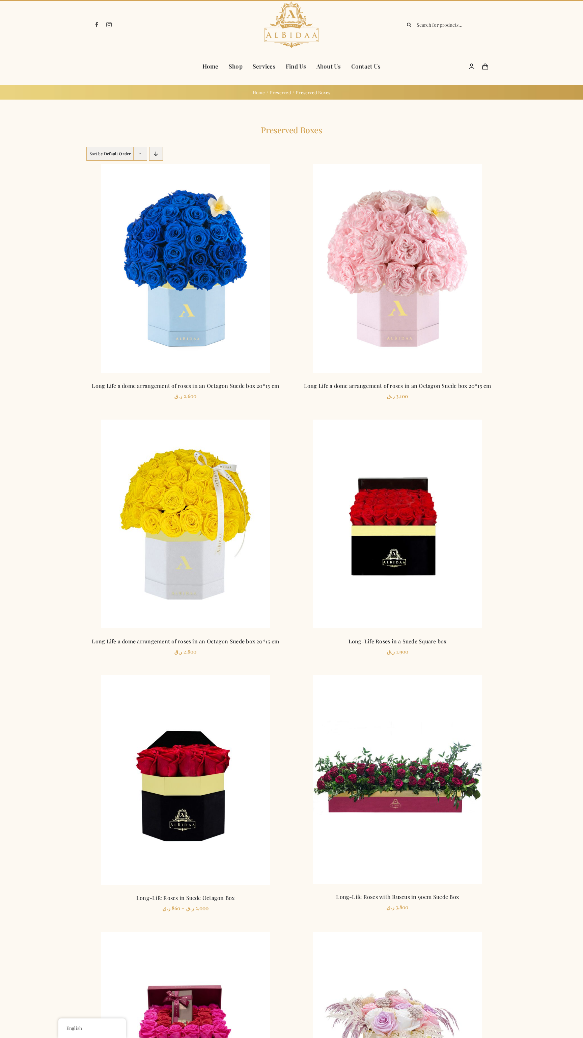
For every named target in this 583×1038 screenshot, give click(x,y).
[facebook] (97, 24)
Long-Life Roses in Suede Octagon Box (185, 897)
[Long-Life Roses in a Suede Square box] (397, 524)
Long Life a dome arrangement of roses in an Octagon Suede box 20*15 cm (185, 385)
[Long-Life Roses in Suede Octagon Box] (185, 780)
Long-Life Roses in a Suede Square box (398, 641)
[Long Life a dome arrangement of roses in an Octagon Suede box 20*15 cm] (185, 268)
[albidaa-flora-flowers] (291, 3)
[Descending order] (156, 153)
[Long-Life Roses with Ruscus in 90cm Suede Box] (397, 779)
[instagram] (109, 24)
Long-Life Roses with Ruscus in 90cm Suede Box (397, 896)
